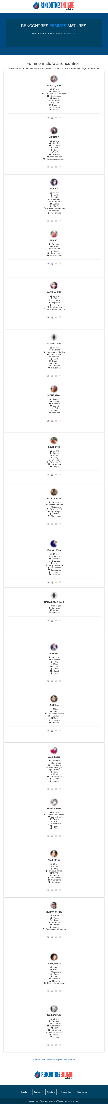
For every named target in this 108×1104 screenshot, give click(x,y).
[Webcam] (52, 117)
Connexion (82, 1092)
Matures (36, 1059)
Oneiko (24, 1092)
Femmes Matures (50, 1059)
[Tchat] (60, 117)
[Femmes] (54, 79)
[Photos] (48, 117)
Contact (37, 1092)
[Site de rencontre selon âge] (54, 5)
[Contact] (56, 117)
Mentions (51, 1092)
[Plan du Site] (78, 1101)
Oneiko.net (33, 1101)
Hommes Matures (67, 1059)
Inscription (66, 1092)
